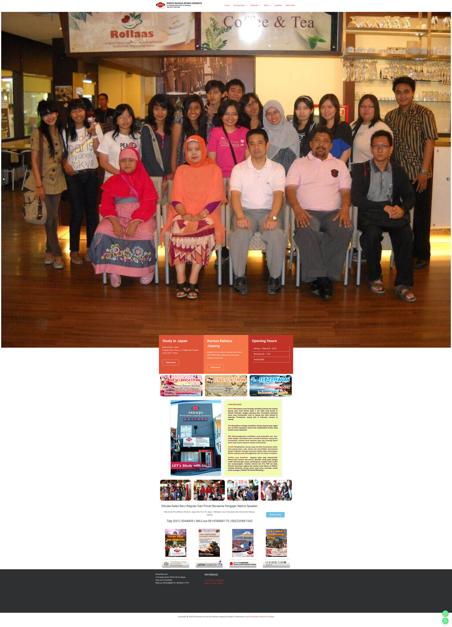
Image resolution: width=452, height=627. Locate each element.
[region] (226, 180)
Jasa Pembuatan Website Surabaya (259, 616)
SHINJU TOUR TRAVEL (213, 583)
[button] (246, 5)
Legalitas (278, 5)
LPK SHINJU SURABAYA (214, 580)
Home (227, 5)
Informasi (254, 5)
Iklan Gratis (290, 5)
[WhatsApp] (445, 621)
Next (448, 179)
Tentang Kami (239, 5)
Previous (4, 179)
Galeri (266, 5)
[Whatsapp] (445, 613)
